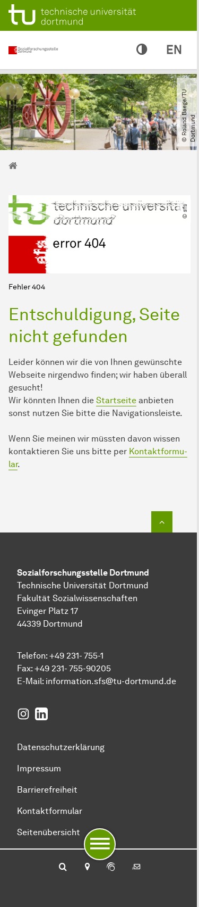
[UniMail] (136, 867)
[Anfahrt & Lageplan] (86, 867)
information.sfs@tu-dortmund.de (111, 681)
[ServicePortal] (111, 867)
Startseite (116, 400)
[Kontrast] (142, 50)
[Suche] (62, 867)
